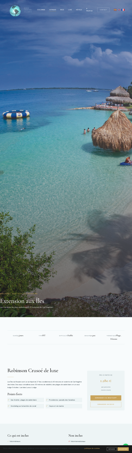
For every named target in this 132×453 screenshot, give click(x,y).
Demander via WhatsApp (106, 398)
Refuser (112, 449)
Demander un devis (106, 404)
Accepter (123, 449)
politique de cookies (92, 448)
